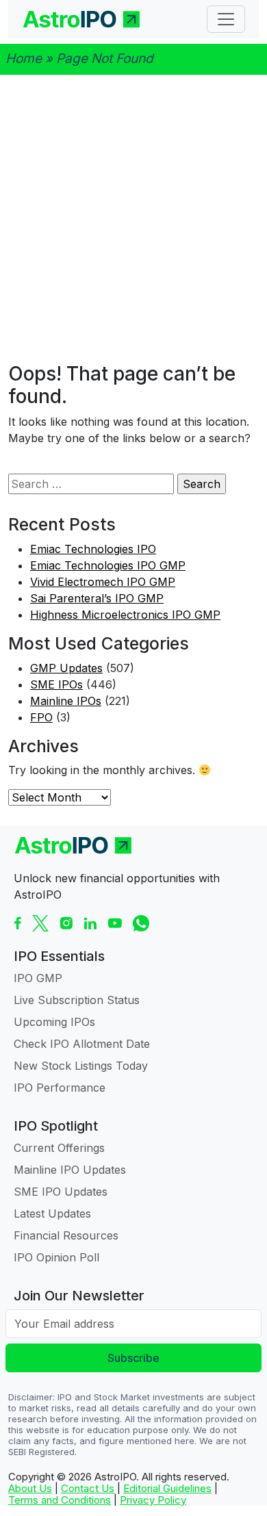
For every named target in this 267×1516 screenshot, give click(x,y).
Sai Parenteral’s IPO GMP (97, 598)
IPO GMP (38, 978)
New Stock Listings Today (81, 1065)
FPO (41, 717)
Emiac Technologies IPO (93, 549)
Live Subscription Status (77, 1000)
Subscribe (133, 1358)
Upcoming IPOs (54, 1022)
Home (23, 58)
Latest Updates (52, 1213)
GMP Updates (66, 668)
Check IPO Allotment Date (82, 1044)
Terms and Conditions (59, 1500)
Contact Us (87, 1488)
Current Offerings (59, 1148)
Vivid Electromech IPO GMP (102, 582)
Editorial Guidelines (167, 1488)
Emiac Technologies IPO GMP (108, 565)
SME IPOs (56, 684)
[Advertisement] (133, 219)
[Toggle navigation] (226, 19)
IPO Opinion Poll (56, 1257)
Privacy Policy (153, 1500)
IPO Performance (59, 1087)
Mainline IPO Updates (70, 1170)
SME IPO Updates (60, 1191)
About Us (30, 1488)
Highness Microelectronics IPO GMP (125, 614)
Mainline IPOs (65, 701)
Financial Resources (66, 1235)
